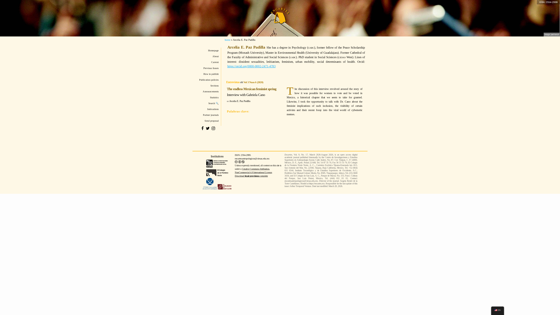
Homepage (213, 50)
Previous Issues (211, 68)
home (227, 39)
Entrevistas (233, 82)
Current (215, 62)
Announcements (211, 91)
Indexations (213, 109)
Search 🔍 (213, 103)
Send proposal (212, 121)
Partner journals (211, 115)
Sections (214, 85)
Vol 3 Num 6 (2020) (253, 82)
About (215, 56)
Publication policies (209, 80)
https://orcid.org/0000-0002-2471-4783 (251, 66)
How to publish (211, 74)
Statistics (214, 97)
